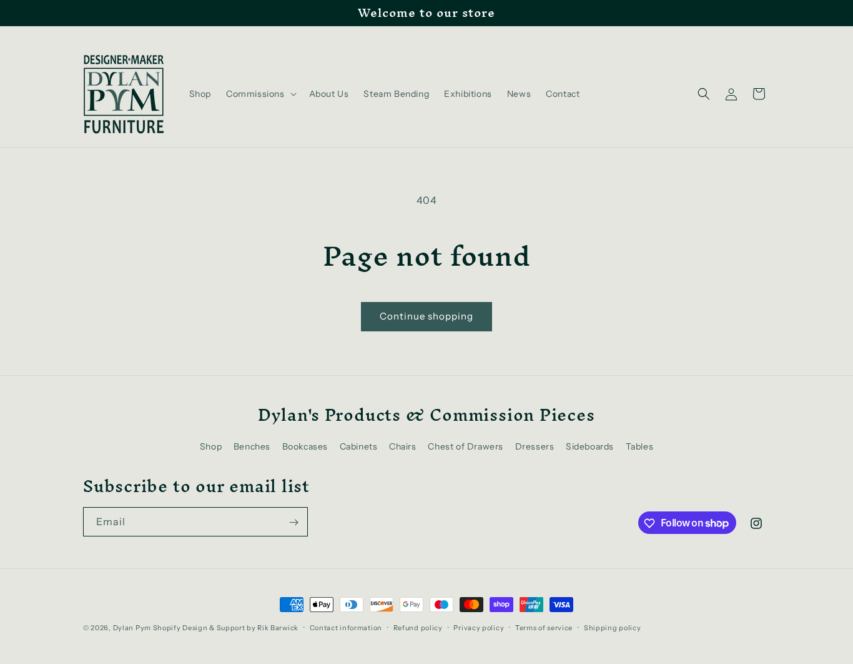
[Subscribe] (293, 522)
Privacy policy (478, 627)
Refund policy (418, 627)
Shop (211, 447)
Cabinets (359, 447)
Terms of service (544, 627)
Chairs (403, 447)
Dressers (535, 447)
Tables (640, 447)
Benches (252, 447)
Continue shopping (426, 316)
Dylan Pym (132, 627)
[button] (260, 94)
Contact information (346, 627)
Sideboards (590, 447)
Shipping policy (612, 627)
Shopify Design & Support (199, 627)
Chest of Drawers (465, 447)
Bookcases (305, 447)
